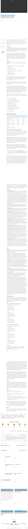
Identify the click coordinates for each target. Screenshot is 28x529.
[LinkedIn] (26, 440)
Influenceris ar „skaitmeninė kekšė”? (20, 513)
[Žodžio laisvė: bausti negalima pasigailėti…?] (9, 461)
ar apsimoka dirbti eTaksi (7, 414)
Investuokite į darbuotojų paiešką (2, 52)
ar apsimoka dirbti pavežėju (14, 414)
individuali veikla (15, 416)
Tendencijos (24, 489)
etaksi (11, 415)
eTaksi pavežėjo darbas (21, 415)
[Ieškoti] (26, 1)
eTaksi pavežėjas (15, 415)
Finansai (2, 15)
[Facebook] (2, 41)
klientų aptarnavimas (13, 417)
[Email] (4, 43)
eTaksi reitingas (3, 416)
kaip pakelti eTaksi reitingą (21, 416)
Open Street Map (24, 231)
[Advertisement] (14, 8)
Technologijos (10, 15)
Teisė (10, 489)
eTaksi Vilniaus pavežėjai (9, 416)
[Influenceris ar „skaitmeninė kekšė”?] (18, 469)
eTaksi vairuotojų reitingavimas (15, 185)
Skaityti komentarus (22, 450)
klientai (9, 417)
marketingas (18, 417)
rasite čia (22, 362)
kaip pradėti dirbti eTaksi (4, 417)
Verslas (13, 15)
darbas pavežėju (8, 415)
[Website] (24, 440)
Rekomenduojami (6, 15)
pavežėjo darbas (23, 417)
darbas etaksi (3, 415)
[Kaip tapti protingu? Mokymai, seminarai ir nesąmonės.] (9, 469)
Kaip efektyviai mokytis (17, 464)
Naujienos (3, 489)
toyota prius (13, 418)
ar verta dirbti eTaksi (21, 414)
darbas (25, 414)
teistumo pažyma (8, 418)
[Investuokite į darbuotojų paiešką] (3, 49)
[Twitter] (4, 41)
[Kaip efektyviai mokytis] (18, 461)
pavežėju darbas (3, 418)
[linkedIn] (2, 43)
